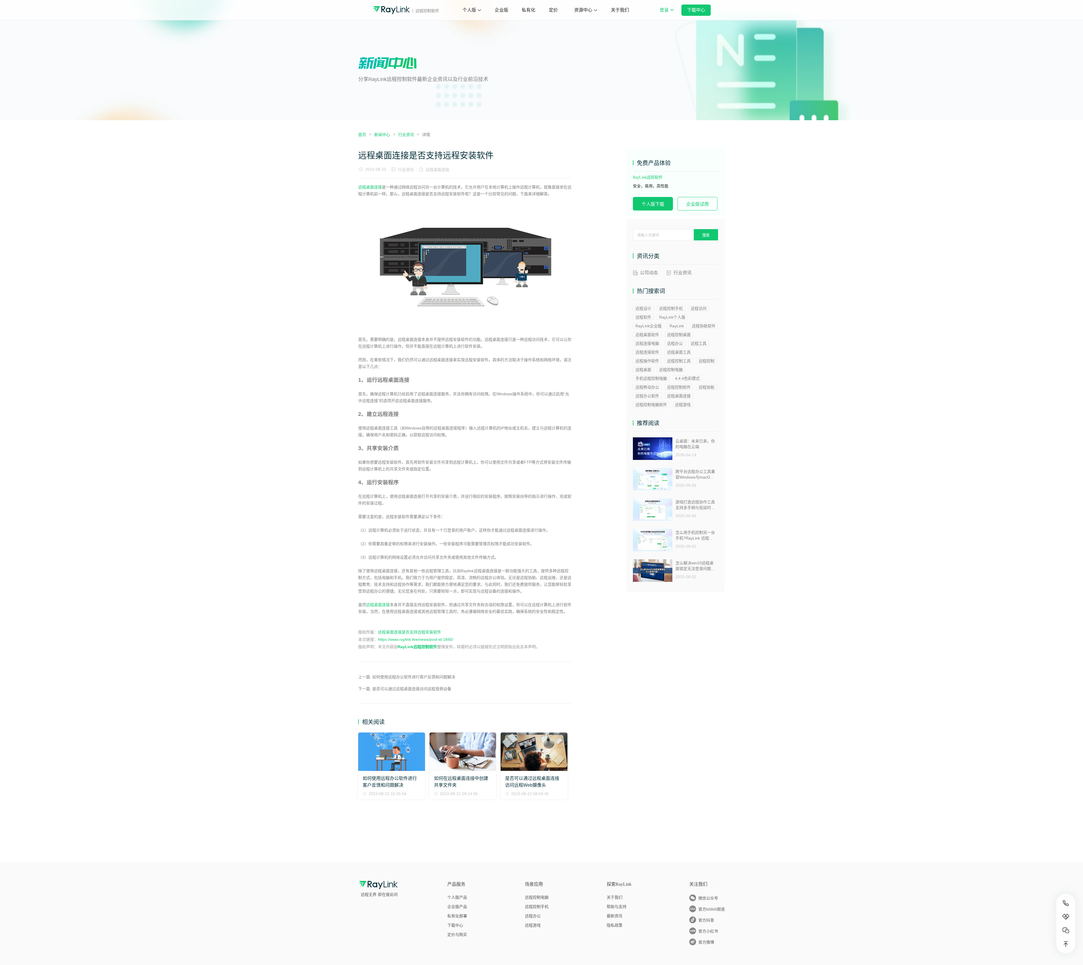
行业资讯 (406, 169)
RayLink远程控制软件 (417, 646)
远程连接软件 (647, 352)
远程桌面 (643, 369)
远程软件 (643, 317)
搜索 (706, 235)
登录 (666, 14)
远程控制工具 (679, 361)
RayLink (677, 326)
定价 (553, 10)
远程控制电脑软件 (651, 404)
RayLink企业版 (648, 326)
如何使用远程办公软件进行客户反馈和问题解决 (413, 677)
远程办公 (675, 343)
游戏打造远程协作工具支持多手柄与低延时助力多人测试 (695, 505)
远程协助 (706, 387)
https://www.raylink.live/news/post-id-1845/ (415, 639)
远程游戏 (683, 404)
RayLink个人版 (672, 317)
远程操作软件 (647, 361)
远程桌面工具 (679, 352)
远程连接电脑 (647, 343)
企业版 (501, 10)
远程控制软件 (679, 387)
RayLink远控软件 (647, 177)
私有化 (528, 10)
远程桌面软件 (647, 334)
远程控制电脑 (671, 369)
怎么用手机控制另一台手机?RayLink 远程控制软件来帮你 (695, 535)
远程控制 (706, 361)
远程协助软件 (704, 326)
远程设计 (643, 308)
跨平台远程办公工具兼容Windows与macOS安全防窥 (695, 474)
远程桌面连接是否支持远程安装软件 (409, 632)
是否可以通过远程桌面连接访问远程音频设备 (411, 689)
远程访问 (698, 308)
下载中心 (696, 10)
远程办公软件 (647, 396)
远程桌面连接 (437, 169)
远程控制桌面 (679, 334)
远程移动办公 (647, 387)
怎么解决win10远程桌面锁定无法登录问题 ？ (694, 566)
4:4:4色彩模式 (687, 378)
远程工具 (698, 343)
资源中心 (583, 10)
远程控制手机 (671, 308)
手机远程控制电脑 (651, 378)
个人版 (469, 10)
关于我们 (620, 10)
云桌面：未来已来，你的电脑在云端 (695, 444)
